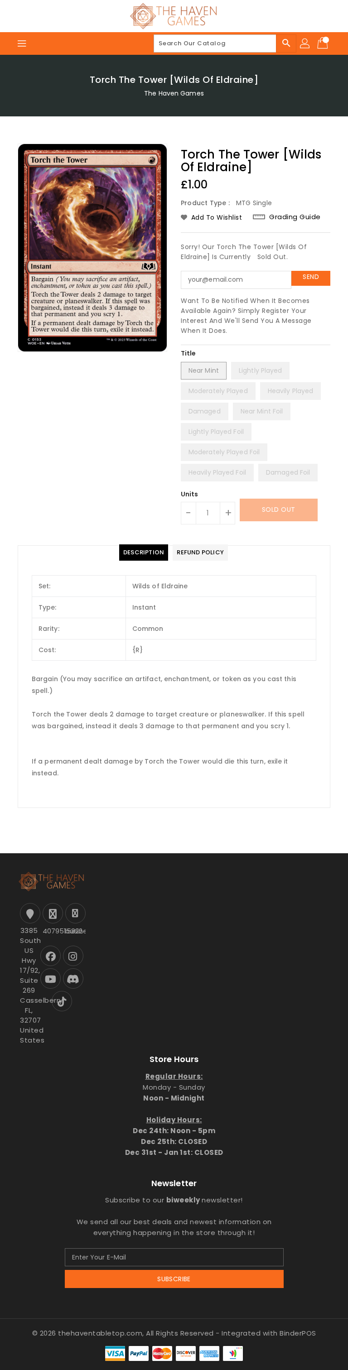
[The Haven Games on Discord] (73, 978)
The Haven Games (174, 93)
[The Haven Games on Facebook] (50, 956)
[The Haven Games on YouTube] (50, 978)
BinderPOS (298, 1333)
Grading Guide (295, 216)
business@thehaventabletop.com (74, 931)
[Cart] (323, 43)
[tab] (143, 552)
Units (189, 494)
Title (188, 353)
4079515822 (52, 931)
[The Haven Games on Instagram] (73, 956)
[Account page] (305, 43)
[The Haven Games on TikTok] (62, 1001)
